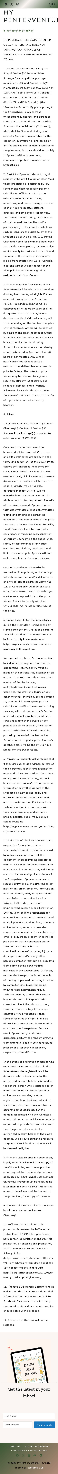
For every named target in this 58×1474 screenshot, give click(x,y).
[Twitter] (23, 1455)
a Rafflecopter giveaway (18, 30)
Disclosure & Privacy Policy (29, 1451)
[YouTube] (34, 1455)
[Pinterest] (40, 1455)
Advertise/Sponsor (37, 1446)
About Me (14, 1446)
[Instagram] (17, 4)
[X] (11, 4)
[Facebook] (5, 4)
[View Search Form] (52, 4)
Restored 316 (35, 1467)
